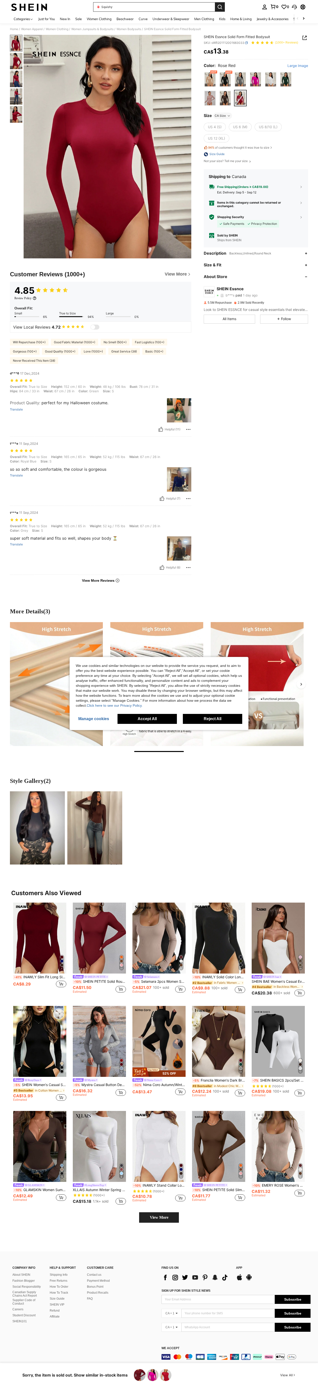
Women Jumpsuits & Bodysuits (92, 29)
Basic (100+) (154, 351)
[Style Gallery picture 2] (94, 828)
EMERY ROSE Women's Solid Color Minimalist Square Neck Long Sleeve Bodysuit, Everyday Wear (279, 1185)
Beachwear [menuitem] (125, 19)
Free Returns (58, 1280)
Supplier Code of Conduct (23, 1301)
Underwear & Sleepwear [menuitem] (171, 19)
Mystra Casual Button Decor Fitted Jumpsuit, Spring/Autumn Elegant (100, 1085)
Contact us (94, 1274)
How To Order (59, 1286)
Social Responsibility (26, 1286)
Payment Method (98, 1280)
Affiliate (55, 1316)
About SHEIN (21, 1274)
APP (239, 1268)
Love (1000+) (93, 351)
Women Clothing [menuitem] (99, 19)
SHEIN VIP (57, 1304)
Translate (16, 409)
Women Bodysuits (129, 29)
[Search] (220, 7)
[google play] (248, 1279)
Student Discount (24, 1315)
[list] (196, 1277)
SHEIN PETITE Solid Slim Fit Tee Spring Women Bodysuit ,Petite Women (219, 1190)
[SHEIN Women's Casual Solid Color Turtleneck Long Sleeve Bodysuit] (39, 1041)
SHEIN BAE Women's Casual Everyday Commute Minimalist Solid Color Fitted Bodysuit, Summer (278, 981)
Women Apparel (32, 29)
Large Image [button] (297, 66)
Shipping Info (59, 1274)
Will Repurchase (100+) (29, 342)
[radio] (210, 79)
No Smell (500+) (115, 342)
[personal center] (265, 7)
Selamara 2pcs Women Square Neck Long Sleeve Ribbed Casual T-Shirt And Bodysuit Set (159, 981)
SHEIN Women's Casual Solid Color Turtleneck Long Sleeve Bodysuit (40, 1085)
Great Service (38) (124, 351)
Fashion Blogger (23, 1280)
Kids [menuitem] (222, 19)
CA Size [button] (220, 115)
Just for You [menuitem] (46, 19)
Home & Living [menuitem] (241, 19)
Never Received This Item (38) (34, 360)
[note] (159, 1072)
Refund (55, 1310)
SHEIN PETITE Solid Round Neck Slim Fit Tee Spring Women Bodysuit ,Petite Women (100, 981)
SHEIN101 (19, 1321)
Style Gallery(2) (30, 781)
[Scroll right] (303, 19)
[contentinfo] (236, 1357)
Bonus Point (95, 1286)
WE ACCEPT (170, 1348)
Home (14, 29)
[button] (294, 7)
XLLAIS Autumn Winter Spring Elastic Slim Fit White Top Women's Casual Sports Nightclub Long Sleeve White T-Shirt (99, 1190)
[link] (274, 7)
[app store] (239, 1279)
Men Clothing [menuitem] (204, 19)
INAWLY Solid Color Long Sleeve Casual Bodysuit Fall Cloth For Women (219, 977)
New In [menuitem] (65, 19)
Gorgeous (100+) (25, 351)
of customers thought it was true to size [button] (238, 147)
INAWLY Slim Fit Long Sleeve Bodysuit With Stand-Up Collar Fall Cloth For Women (40, 977)
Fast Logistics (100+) (149, 342)
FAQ (90, 1298)
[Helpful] (161, 429)
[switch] (94, 327)
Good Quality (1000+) (60, 351)
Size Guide (57, 1298)
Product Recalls (97, 1292)
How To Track (59, 1292)
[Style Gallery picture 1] (37, 828)
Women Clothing (57, 29)
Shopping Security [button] (230, 217)
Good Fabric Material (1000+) (74, 342)
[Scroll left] (297, 19)
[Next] (301, 684)
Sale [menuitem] (78, 19)
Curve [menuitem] (143, 19)
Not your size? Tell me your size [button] (226, 161)
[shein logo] (29, 7)
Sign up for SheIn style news (185, 1290)
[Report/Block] (188, 429)
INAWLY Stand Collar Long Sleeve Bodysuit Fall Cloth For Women (159, 1185)
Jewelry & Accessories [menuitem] (272, 19)
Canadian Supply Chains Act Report (24, 1293)
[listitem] (39, 950)
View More (159, 1217)
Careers (17, 1309)
